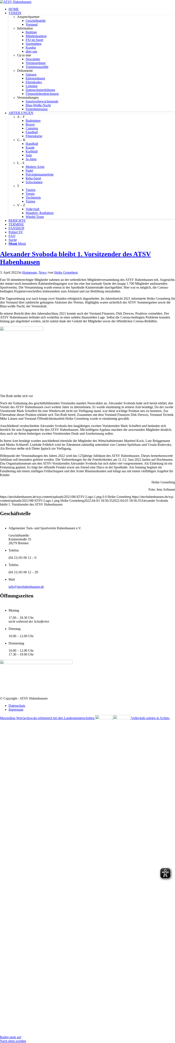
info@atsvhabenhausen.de (26, 586)
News (43, 272)
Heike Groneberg (66, 272)
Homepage (29, 272)
